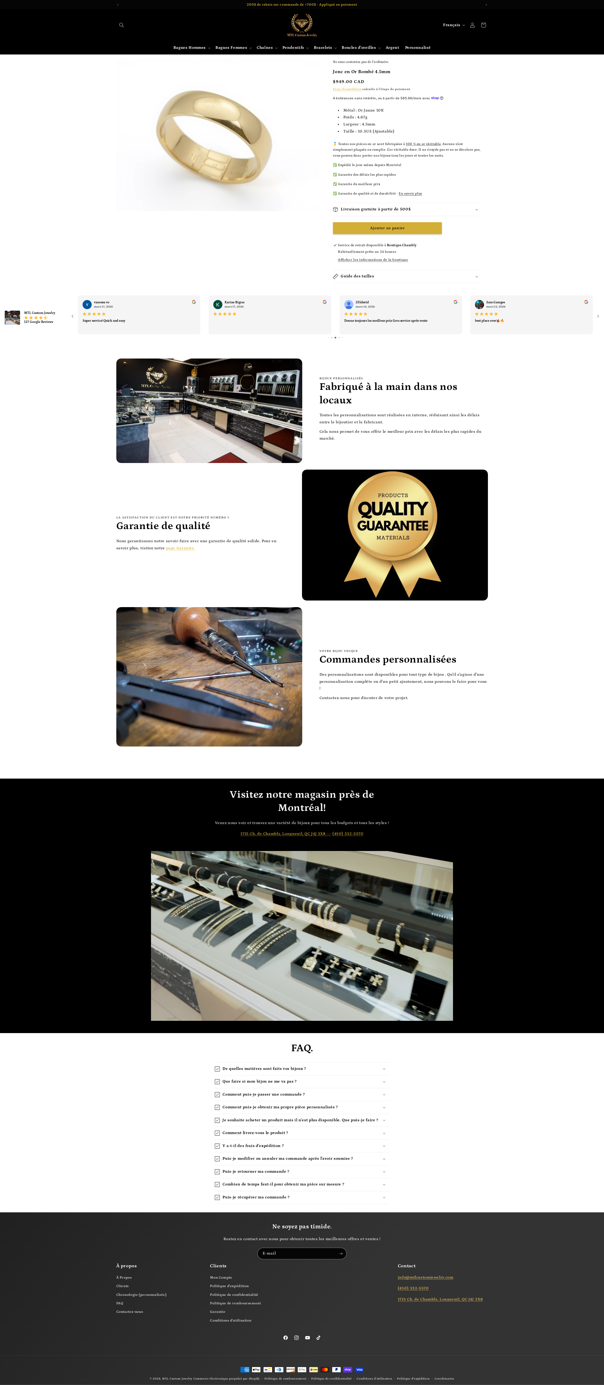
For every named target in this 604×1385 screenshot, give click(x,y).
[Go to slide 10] (342, 342)
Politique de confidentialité (234, 1299)
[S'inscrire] (341, 1258)
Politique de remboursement (235, 1308)
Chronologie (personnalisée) (141, 1299)
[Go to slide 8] (335, 342)
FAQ (119, 1308)
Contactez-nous (129, 1317)
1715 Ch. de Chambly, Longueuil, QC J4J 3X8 (440, 1304)
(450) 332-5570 (348, 839)
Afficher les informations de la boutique (373, 260)
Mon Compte (221, 1283)
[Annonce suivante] (486, 4)
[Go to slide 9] (339, 342)
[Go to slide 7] (331, 342)
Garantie (217, 1317)
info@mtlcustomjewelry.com (425, 1282)
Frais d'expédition (347, 89)
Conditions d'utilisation (230, 1325)
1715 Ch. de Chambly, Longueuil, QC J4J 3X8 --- (285, 839)
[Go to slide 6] (328, 342)
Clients (122, 1291)
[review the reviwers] (586, 303)
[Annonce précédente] (118, 4)
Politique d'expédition (229, 1291)
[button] (121, 25)
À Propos (124, 1283)
